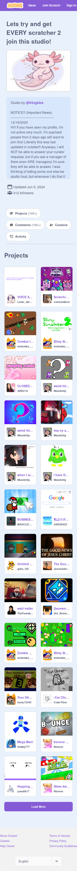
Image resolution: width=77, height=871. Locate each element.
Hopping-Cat (25, 786)
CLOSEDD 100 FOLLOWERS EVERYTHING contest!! (25, 386)
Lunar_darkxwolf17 (25, 302)
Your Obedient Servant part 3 (25, 697)
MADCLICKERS (25, 524)
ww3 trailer (25, 608)
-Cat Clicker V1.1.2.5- (62, 697)
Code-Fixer (60, 702)
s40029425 (60, 524)
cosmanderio (62, 302)
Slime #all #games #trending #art (62, 786)
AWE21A (22, 391)
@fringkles (34, 102)
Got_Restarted (62, 613)
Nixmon (58, 747)
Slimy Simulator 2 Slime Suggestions (62, 341)
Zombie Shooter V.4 (25, 653)
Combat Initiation (25, 341)
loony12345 (24, 702)
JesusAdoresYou (62, 569)
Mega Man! (25, 742)
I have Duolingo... (62, 475)
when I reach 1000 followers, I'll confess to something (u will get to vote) (25, 475)
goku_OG (23, 569)
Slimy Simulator (62, 653)
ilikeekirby (60, 391)
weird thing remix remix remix (25, 430)
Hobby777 (23, 747)
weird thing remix (62, 386)
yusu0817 (23, 791)
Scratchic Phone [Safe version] (62, 297)
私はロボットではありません (62, 519)
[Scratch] (15, 5)
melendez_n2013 (25, 346)
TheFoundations (25, 613)
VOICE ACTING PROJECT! (25, 297)
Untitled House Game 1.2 (25, 564)
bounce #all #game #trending (62, 742)
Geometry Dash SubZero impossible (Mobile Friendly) (62, 608)
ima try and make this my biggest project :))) (62, 430)
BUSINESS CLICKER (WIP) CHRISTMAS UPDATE (25, 519)
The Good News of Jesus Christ (62, 564)
